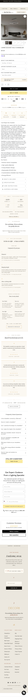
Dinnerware (7, 651)
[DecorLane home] (14, 608)
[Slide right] (25, 42)
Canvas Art (6, 657)
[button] (24, 693)
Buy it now (14, 92)
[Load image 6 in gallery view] (21, 42)
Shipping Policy (18, 639)
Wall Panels (7, 640)
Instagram (17, 666)
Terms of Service (18, 646)
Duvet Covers (7, 646)
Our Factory (7, 672)
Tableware (6, 654)
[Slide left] (2, 42)
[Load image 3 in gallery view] (10, 42)
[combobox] (13, 491)
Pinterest (17, 669)
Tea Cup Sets (7, 659)
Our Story (6, 669)
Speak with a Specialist (14, 326)
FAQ (16, 633)
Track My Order (18, 636)
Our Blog (6, 675)
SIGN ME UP (14, 588)
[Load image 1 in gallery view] (6, 42)
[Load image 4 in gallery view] (14, 42)
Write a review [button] (14, 531)
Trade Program (18, 651)
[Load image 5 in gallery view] (17, 42)
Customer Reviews (8, 666)
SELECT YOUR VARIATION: (7, 60)
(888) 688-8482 (8, 80)
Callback (24, 79)
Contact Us (17, 654)
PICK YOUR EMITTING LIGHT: (8, 72)
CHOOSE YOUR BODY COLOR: (8, 66)
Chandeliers (7, 633)
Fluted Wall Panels (8, 643)
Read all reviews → (14, 216)
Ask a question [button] (14, 535)
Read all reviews (14, 406)
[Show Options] (23, 491)
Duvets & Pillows (8, 649)
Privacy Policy (18, 649)
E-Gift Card (7, 677)
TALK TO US (14, 461)
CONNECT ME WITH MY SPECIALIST (14, 506)
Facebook (17, 672)
